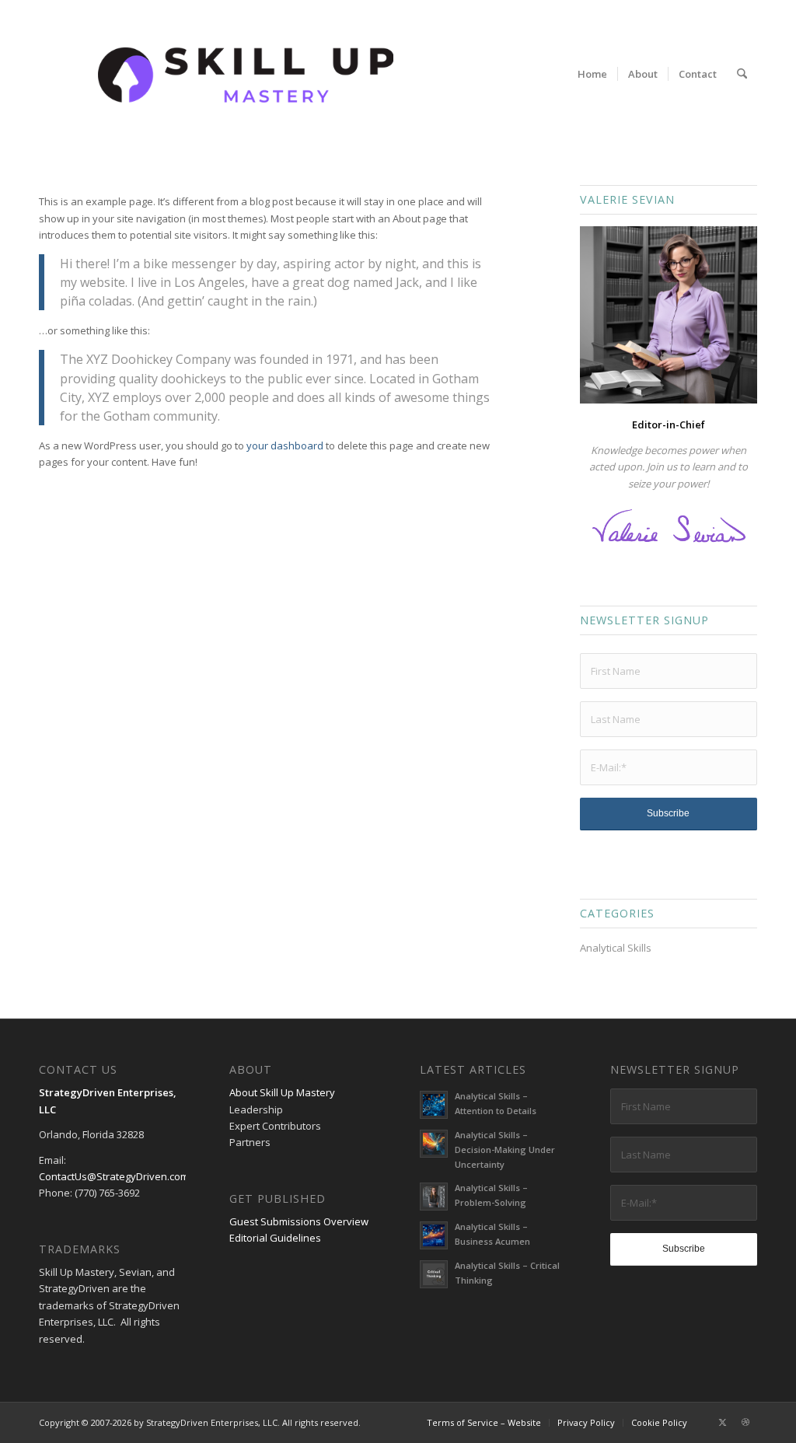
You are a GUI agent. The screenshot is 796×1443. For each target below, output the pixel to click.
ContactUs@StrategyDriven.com (114, 1176)
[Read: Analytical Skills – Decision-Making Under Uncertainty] (434, 1144)
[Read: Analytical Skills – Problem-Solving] (434, 1197)
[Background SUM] (245, 74)
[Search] (742, 74)
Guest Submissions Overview (298, 1221)
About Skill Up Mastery (282, 1092)
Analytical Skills (615, 948)
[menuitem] (592, 74)
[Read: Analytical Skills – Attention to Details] (434, 1105)
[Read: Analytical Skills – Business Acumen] (434, 1235)
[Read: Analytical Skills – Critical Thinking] (434, 1274)
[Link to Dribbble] (745, 1422)
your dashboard (284, 445)
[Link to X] (722, 1422)
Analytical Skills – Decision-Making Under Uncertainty (505, 1149)
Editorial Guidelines (275, 1238)
